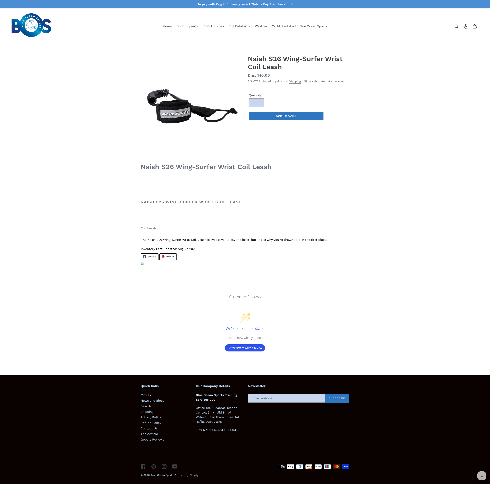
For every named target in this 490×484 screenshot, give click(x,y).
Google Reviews (152, 439)
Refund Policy (151, 423)
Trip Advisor (149, 434)
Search (146, 406)
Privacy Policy (151, 417)
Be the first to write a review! (245, 348)
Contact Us (149, 428)
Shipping (295, 81)
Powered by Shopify (186, 475)
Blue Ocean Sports (162, 475)
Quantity (255, 95)
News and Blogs (152, 400)
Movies (146, 395)
